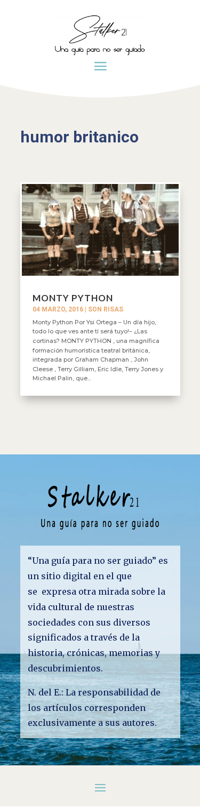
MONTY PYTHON (73, 297)
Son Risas (105, 309)
